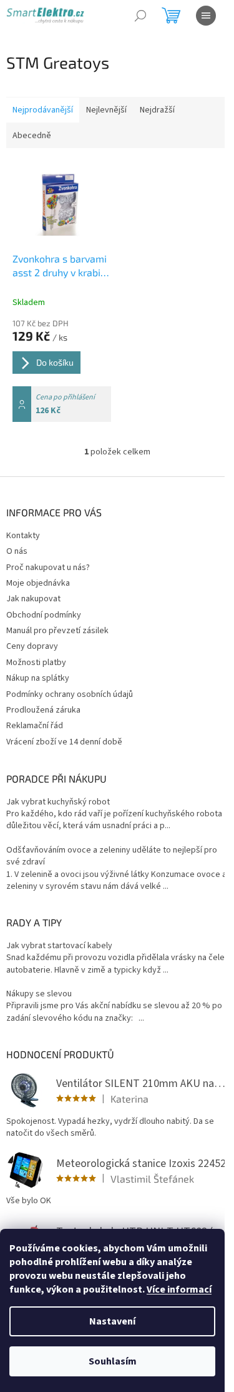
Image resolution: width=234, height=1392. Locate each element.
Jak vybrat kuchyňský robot (58, 802)
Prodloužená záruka (43, 710)
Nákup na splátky (37, 678)
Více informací (179, 1289)
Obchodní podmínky (43, 615)
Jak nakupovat (33, 599)
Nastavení (112, 1321)
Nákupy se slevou (39, 994)
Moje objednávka (38, 583)
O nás (16, 551)
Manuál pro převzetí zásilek (57, 630)
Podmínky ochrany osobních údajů (69, 694)
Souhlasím (113, 1361)
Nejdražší (157, 110)
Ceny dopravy (32, 646)
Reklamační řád (34, 725)
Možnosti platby (36, 662)
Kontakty (23, 535)
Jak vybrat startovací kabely (59, 946)
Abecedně (31, 135)
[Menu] (205, 15)
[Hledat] (140, 15)
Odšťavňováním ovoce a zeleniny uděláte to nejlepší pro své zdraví (111, 856)
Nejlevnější (106, 110)
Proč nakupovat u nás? (48, 567)
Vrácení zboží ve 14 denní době (64, 742)
